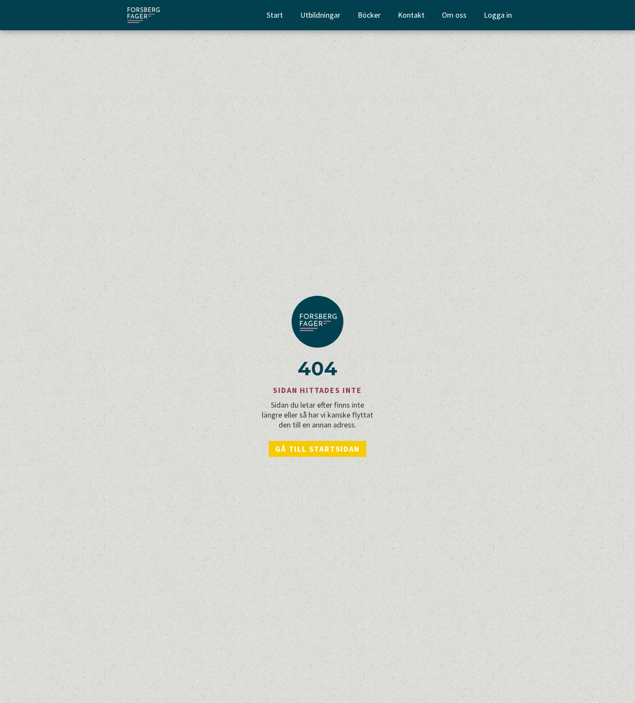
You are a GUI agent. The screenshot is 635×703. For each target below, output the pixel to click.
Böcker (369, 15)
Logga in (498, 15)
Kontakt (411, 15)
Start (275, 15)
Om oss (454, 15)
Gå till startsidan (317, 449)
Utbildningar (320, 15)
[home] (143, 15)
